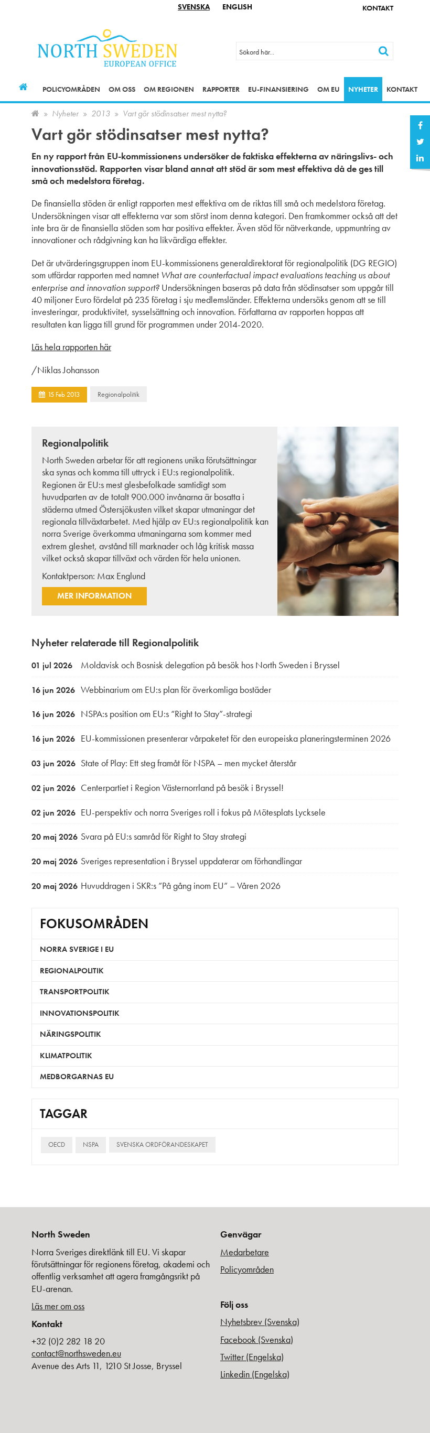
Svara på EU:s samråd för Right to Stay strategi (138, 836)
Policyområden (71, 89)
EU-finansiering (278, 89)
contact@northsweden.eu (76, 1353)
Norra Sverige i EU (77, 949)
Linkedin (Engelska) (254, 1374)
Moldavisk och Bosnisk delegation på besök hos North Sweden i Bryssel (185, 665)
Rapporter (221, 89)
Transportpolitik (75, 991)
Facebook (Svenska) (256, 1339)
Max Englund (121, 576)
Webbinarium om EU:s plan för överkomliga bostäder (151, 689)
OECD (56, 1144)
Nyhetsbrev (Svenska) (259, 1322)
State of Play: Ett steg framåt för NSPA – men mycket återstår (163, 763)
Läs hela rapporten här (71, 347)
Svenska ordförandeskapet (162, 1144)
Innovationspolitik (80, 1013)
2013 (100, 113)
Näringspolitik (70, 1034)
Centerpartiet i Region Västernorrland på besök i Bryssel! (157, 787)
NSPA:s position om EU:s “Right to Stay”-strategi (141, 714)
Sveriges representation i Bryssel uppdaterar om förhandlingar (166, 861)
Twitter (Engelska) (252, 1357)
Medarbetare (244, 1252)
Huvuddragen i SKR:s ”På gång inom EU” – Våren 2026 (156, 886)
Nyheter (363, 89)
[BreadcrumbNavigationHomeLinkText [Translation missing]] (35, 113)
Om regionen (169, 89)
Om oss (122, 89)
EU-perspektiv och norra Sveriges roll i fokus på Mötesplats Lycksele (178, 812)
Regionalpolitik (118, 394)
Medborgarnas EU (77, 1076)
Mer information (94, 595)
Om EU (328, 89)
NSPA (91, 1144)
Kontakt (377, 8)
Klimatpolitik (66, 1055)
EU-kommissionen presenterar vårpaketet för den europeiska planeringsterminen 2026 (211, 738)
